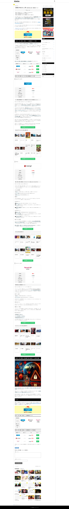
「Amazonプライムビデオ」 (18, 28)
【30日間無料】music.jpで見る (28, 260)
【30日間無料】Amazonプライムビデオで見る (28, 158)
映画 (14, 4)
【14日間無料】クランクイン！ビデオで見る (28, 322)
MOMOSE (33, 507)
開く (37, 72)
